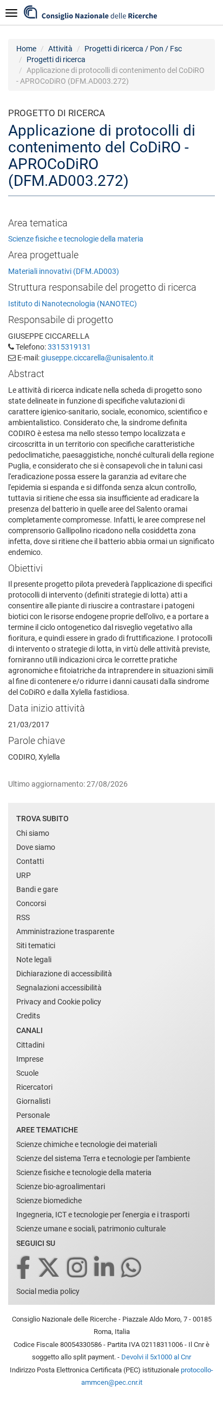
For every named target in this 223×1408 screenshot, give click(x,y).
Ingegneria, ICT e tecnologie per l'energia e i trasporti (102, 1214)
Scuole (27, 1073)
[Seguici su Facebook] (24, 1268)
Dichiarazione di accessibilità (64, 973)
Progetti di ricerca (56, 59)
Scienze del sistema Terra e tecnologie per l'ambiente (103, 1158)
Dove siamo (35, 847)
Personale (33, 1115)
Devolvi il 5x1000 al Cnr (156, 1357)
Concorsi (31, 903)
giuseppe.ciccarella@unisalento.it (97, 357)
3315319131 (69, 347)
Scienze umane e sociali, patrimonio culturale (91, 1228)
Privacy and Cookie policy (58, 1001)
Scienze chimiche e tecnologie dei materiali (86, 1144)
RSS (23, 917)
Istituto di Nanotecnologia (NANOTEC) (72, 303)
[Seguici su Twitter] (49, 1268)
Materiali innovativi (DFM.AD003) (63, 271)
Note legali (33, 959)
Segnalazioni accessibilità (59, 987)
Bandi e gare (37, 889)
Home (26, 48)
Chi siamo (32, 833)
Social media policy (48, 1291)
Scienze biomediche (49, 1200)
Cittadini (30, 1045)
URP (23, 875)
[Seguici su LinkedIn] (105, 1268)
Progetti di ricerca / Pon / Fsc (133, 48)
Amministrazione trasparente (65, 931)
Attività (60, 48)
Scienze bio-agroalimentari (60, 1186)
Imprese (29, 1059)
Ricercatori (34, 1087)
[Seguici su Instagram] (78, 1268)
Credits (28, 1015)
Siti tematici (35, 945)
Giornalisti (33, 1101)
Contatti (30, 861)
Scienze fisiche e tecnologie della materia (75, 238)
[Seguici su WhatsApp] (132, 1268)
